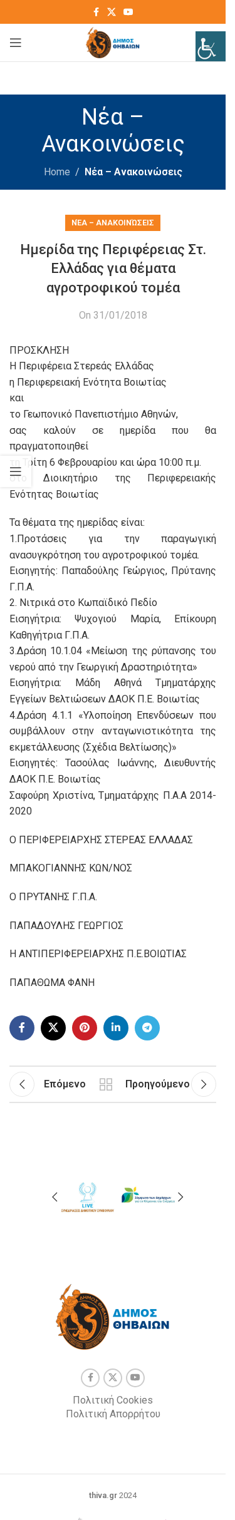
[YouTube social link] (128, 12)
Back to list (105, 1084)
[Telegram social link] (147, 1027)
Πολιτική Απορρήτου (113, 1414)
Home (57, 172)
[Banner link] (87, 1195)
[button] (54, 1196)
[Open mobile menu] (15, 42)
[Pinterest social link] (84, 1027)
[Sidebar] (15, 471)
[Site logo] (113, 42)
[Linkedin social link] (115, 1027)
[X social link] (111, 12)
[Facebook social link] (95, 12)
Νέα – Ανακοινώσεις (133, 172)
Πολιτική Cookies (113, 1400)
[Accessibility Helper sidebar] (211, 46)
